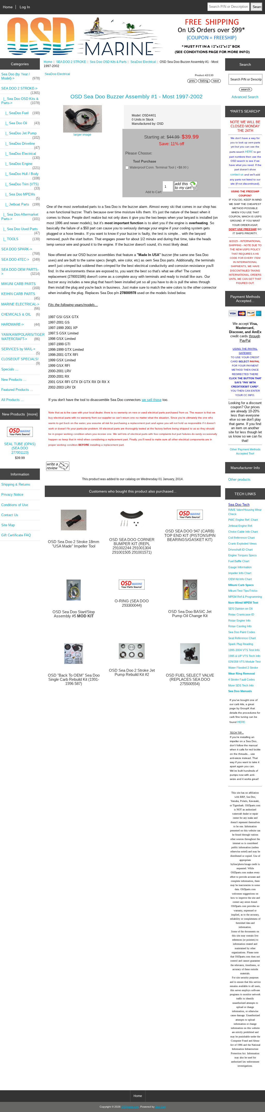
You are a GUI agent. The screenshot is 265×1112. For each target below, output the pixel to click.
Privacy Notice (12, 494)
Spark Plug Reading (240, 644)
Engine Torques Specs (242, 555)
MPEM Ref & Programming (245, 596)
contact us (237, 174)
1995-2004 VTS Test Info (244, 650)
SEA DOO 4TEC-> (20, 259)
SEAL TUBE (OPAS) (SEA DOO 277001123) (19, 448)
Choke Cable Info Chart (243, 531)
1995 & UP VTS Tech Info (244, 655)
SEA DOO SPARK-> (20, 250)
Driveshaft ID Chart (240, 549)
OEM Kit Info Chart (240, 579)
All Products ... (12, 400)
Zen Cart (160, 1106)
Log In (25, 7)
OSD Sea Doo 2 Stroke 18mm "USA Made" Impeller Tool (73, 544)
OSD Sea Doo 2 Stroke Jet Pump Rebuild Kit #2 (132, 672)
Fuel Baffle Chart (238, 561)
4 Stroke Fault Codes (241, 679)
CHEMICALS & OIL (20, 314)
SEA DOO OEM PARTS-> (20, 272)
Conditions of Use (14, 505)
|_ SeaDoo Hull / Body (20, 175)
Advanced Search (245, 97)
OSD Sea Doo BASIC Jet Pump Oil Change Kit (189, 614)
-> (20, 89)
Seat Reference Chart (242, 638)
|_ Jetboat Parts (20, 204)
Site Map (8, 525)
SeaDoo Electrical (143, 61)
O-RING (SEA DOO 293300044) (132, 603)
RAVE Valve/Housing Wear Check (245, 511)
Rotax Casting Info (240, 626)
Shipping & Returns (15, 484)
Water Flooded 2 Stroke (243, 667)
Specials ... (9, 369)
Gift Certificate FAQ (16, 535)
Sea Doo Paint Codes (241, 632)
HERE (249, 151)
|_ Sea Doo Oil (20, 123)
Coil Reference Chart (241, 537)
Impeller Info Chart (239, 573)
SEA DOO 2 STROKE (71, 61)
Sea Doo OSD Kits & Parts (108, 61)
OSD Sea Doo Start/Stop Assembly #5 (74, 614)
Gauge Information (240, 567)
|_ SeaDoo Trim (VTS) (20, 185)
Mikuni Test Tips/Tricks (242, 590)
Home (8, 7)
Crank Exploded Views (242, 543)
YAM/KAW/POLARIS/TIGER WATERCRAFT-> (20, 337)
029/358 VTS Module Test (244, 661)
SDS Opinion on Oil (240, 608)
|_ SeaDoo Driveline (20, 145)
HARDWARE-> (20, 324)
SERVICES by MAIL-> (20, 350)
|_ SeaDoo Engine (20, 165)
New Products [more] (20, 414)
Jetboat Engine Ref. (240, 525)
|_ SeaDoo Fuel (20, 113)
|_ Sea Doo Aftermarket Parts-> (20, 217)
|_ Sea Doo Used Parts (20, 230)
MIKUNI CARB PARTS (20, 285)
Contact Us (9, 515)
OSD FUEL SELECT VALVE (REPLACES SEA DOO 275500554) (190, 679)
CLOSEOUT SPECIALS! (20, 360)
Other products (239, 479)
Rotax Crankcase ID (241, 614)
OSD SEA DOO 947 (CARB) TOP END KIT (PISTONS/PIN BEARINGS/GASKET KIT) (190, 535)
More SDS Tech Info (241, 685)
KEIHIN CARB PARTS (20, 295)
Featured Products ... (17, 390)
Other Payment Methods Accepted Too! (245, 451)
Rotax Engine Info (239, 620)
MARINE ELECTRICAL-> (20, 305)
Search (245, 64)
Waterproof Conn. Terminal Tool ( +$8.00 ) (159, 167)
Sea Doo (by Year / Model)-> (20, 76)
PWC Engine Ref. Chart (243, 519)
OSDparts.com (130, 1106)
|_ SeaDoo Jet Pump (20, 134)
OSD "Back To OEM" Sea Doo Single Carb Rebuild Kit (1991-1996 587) (74, 679)
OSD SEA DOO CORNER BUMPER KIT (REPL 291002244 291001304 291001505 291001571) (131, 546)
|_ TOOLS (20, 239)
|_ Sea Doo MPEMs (20, 195)
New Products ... (13, 380)
